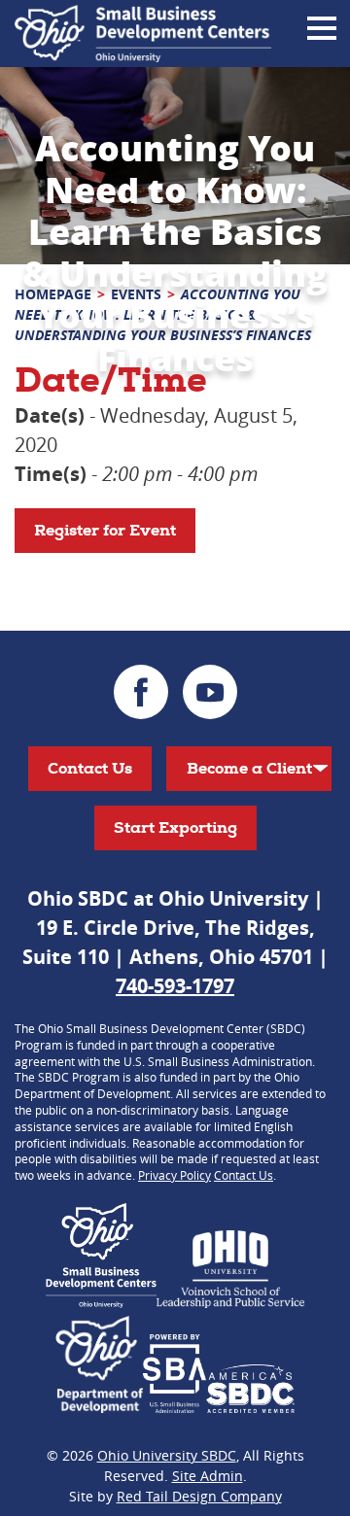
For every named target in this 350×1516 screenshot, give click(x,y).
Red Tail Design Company (199, 1496)
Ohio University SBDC (166, 1455)
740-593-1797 (175, 986)
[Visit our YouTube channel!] (210, 692)
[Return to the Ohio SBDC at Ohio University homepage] (143, 33)
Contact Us (90, 768)
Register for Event (105, 530)
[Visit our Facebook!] (141, 692)
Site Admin (207, 1475)
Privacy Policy (174, 1175)
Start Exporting (175, 827)
